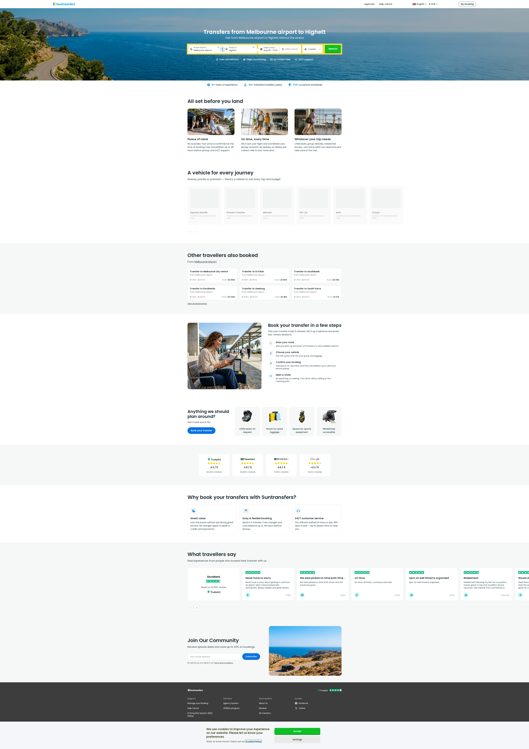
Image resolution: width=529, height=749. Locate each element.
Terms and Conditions (223, 663)
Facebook (303, 703)
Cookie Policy (253, 741)
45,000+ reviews (214, 471)
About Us (263, 703)
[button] (218, 47)
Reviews (263, 708)
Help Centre (385, 4)
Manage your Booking (197, 703)
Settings (297, 739)
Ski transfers (265, 713)
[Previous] (190, 232)
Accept (297, 731)
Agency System (230, 703)
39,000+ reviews (247, 471)
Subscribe (251, 656)
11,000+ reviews (281, 471)
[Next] (197, 232)
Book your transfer (201, 430)
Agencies (369, 4)
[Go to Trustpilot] (330, 690)
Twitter (302, 708)
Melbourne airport (206, 261)
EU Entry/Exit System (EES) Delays (200, 714)
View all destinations (197, 303)
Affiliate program (231, 708)
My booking (467, 4)
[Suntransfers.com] (64, 4)
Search (332, 48)
